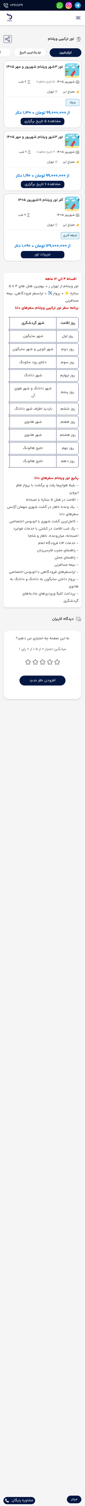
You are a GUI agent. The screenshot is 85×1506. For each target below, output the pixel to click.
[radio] (79, 49)
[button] (74, 1499)
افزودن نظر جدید (42, 680)
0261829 (16, 5)
